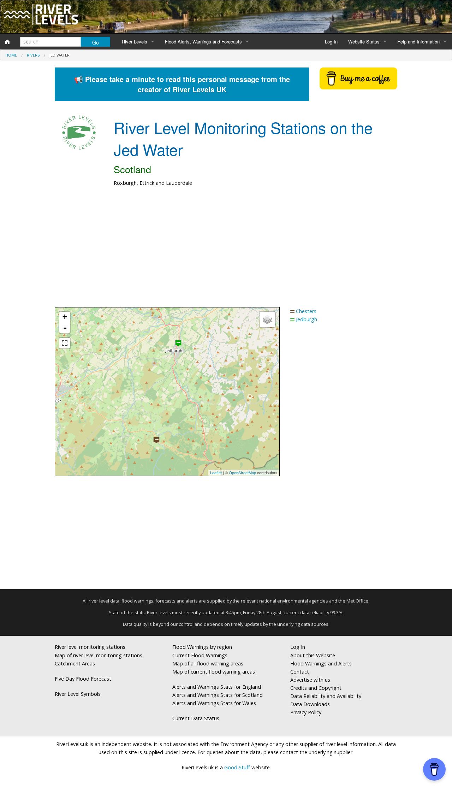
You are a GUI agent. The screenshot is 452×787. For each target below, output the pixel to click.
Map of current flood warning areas (213, 671)
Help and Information (418, 41)
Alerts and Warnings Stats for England (216, 686)
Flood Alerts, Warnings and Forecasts (203, 41)
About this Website (312, 655)
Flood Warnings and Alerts (321, 663)
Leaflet (216, 472)
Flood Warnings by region (202, 647)
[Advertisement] (226, 250)
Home (11, 55)
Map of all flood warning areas (207, 663)
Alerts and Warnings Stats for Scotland (217, 695)
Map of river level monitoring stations (98, 655)
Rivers (33, 55)
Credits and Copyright (315, 688)
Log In (331, 41)
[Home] (7, 42)
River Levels (134, 41)
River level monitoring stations (90, 647)
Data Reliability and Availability (325, 696)
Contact (299, 671)
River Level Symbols (78, 694)
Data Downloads (310, 704)
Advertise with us (310, 679)
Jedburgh (306, 319)
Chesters (306, 311)
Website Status (364, 41)
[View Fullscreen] (64, 343)
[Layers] (267, 319)
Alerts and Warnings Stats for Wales (214, 703)
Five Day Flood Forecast (83, 678)
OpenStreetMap (242, 472)
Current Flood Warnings (199, 655)
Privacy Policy (305, 712)
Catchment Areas (75, 663)
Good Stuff (237, 767)
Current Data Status (195, 718)
